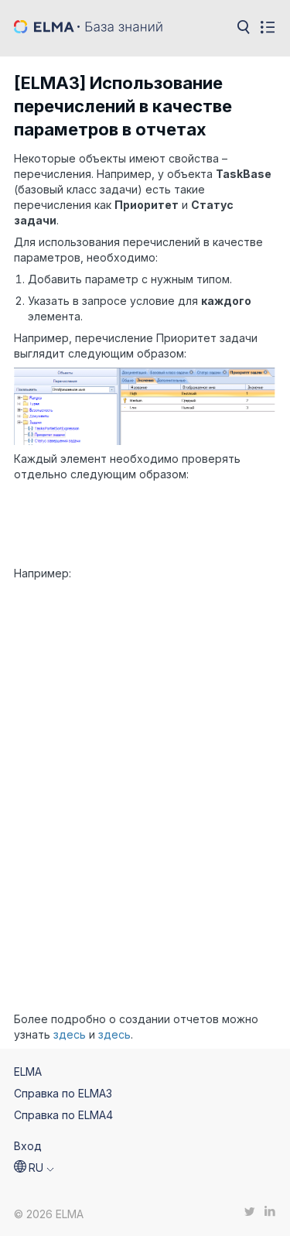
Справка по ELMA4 (63, 1114)
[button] (34, 1168)
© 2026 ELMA (49, 1214)
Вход (28, 1145)
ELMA (28, 1071)
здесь (71, 1034)
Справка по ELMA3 (63, 1093)
